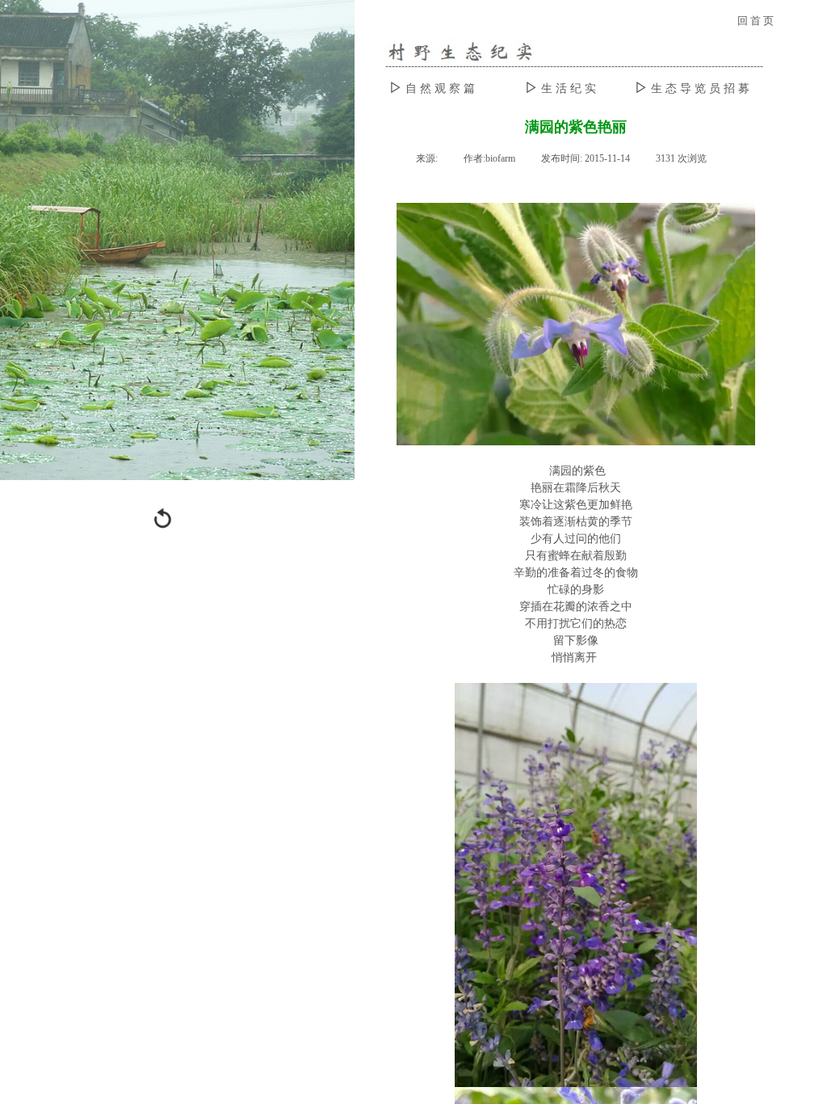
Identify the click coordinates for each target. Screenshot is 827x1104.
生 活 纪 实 (568, 88)
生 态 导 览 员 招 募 (700, 88)
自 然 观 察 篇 (440, 88)
